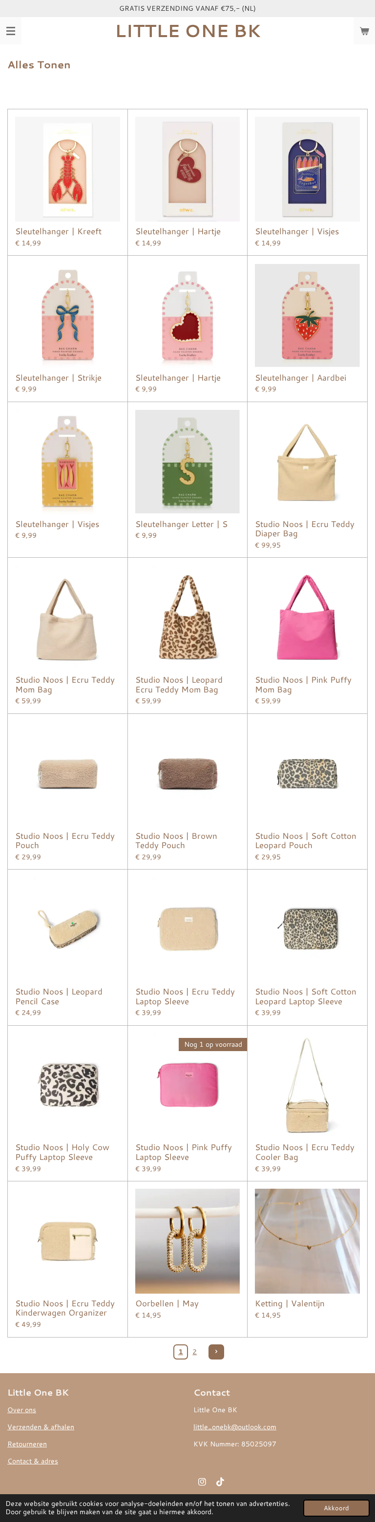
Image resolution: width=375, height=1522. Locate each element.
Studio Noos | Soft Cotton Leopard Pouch (305, 840)
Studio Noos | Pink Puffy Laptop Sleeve (183, 1151)
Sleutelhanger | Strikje (58, 378)
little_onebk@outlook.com (234, 1427)
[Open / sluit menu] (10, 30)
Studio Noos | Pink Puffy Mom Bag (303, 684)
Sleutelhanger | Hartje (178, 231)
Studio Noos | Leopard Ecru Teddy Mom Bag (179, 684)
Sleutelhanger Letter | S (181, 524)
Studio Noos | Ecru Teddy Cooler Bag (304, 1151)
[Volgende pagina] (216, 1352)
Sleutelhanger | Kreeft (58, 231)
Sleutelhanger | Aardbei (300, 378)
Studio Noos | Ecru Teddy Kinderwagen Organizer (65, 1308)
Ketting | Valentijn (290, 1303)
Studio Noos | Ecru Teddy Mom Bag (65, 684)
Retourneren (27, 1444)
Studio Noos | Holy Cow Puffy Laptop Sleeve (62, 1151)
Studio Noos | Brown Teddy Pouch (176, 840)
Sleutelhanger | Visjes (297, 231)
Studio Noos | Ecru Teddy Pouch (65, 840)
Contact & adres (32, 1461)
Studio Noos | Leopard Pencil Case (59, 996)
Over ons (21, 1410)
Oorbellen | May (167, 1303)
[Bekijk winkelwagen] (364, 30)
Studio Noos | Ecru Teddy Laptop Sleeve (185, 996)
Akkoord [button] (336, 1507)
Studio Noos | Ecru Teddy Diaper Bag (304, 528)
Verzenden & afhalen (40, 1427)
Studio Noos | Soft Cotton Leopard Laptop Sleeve (305, 996)
